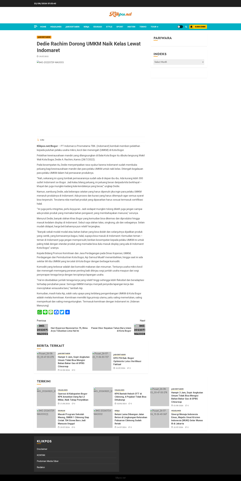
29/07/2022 (44, 57)
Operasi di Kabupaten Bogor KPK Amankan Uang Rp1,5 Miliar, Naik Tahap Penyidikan (73, 396)
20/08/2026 (122, 404)
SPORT (119, 26)
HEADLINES (56, 26)
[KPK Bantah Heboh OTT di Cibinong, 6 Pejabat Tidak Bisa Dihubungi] (103, 396)
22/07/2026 (120, 368)
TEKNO (142, 26)
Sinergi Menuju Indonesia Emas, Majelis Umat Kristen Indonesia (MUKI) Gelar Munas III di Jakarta (187, 419)
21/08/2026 (65, 404)
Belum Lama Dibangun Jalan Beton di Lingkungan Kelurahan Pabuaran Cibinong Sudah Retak (131, 419)
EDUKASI (97, 26)
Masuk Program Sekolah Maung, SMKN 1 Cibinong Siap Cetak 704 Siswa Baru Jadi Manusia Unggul (73, 419)
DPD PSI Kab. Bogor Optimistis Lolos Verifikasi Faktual (127, 361)
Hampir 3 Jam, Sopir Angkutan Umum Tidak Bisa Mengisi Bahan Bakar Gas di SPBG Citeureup (187, 397)
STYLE (109, 26)
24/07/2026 (121, 427)
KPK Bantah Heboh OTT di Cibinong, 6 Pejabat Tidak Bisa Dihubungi (130, 396)
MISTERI (131, 26)
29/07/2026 (65, 427)
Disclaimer (42, 449)
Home (43, 26)
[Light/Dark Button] (180, 26)
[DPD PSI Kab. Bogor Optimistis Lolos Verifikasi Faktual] (101, 361)
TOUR (153, 26)
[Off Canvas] (35, 26)
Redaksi (41, 467)
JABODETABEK (72, 26)
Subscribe (200, 26)
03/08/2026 (65, 370)
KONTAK (41, 455)
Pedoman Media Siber (48, 461)
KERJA (86, 26)
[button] (186, 26)
